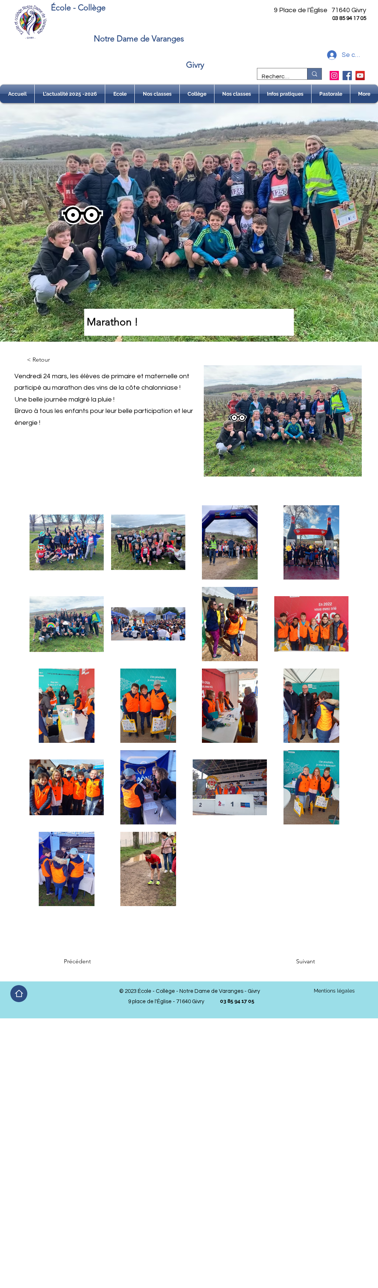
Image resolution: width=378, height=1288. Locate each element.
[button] (119, 94)
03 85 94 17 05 (349, 18)
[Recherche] (314, 73)
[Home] (18, 993)
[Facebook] (347, 75)
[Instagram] (334, 75)
